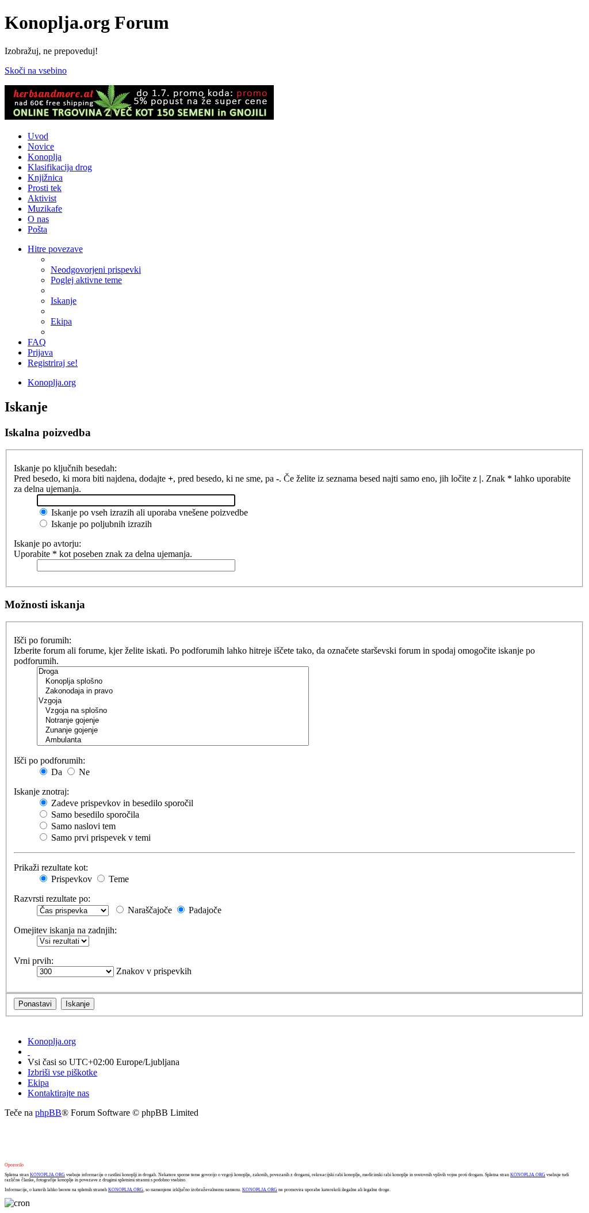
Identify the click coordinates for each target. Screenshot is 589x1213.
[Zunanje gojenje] (172, 730)
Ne (83, 772)
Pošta (37, 229)
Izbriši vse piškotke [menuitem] (62, 1072)
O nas (38, 219)
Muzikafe (45, 208)
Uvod (38, 136)
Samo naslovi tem (82, 826)
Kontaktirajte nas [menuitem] (58, 1093)
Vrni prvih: (33, 961)
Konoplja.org (52, 382)
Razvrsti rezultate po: (52, 898)
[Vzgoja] (172, 701)
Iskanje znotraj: (41, 791)
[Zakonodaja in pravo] (172, 691)
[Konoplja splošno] (172, 681)
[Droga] (172, 672)
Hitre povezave (55, 249)
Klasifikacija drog (60, 167)
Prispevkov (70, 879)
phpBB (48, 1112)
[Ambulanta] (172, 740)
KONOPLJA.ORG (47, 1174)
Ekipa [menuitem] (61, 321)
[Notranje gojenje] (172, 721)
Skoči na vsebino (36, 70)
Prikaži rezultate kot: (51, 867)
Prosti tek (45, 188)
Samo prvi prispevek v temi (100, 837)
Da (55, 772)
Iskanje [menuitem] (64, 301)
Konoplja (45, 157)
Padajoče (203, 910)
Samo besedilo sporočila (94, 814)
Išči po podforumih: (49, 760)
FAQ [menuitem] (37, 342)
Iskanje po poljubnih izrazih (100, 524)
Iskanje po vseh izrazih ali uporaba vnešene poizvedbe (148, 512)
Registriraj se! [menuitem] (53, 363)
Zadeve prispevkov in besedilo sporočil (121, 803)
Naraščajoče (148, 910)
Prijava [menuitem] (40, 352)
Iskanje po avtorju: (47, 543)
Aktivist (42, 198)
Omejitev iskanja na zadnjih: (65, 930)
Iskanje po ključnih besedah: (65, 468)
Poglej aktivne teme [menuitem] (86, 280)
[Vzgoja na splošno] (172, 711)
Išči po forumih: (42, 640)
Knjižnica (45, 177)
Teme (117, 879)
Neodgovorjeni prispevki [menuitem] (96, 269)
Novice (41, 146)
